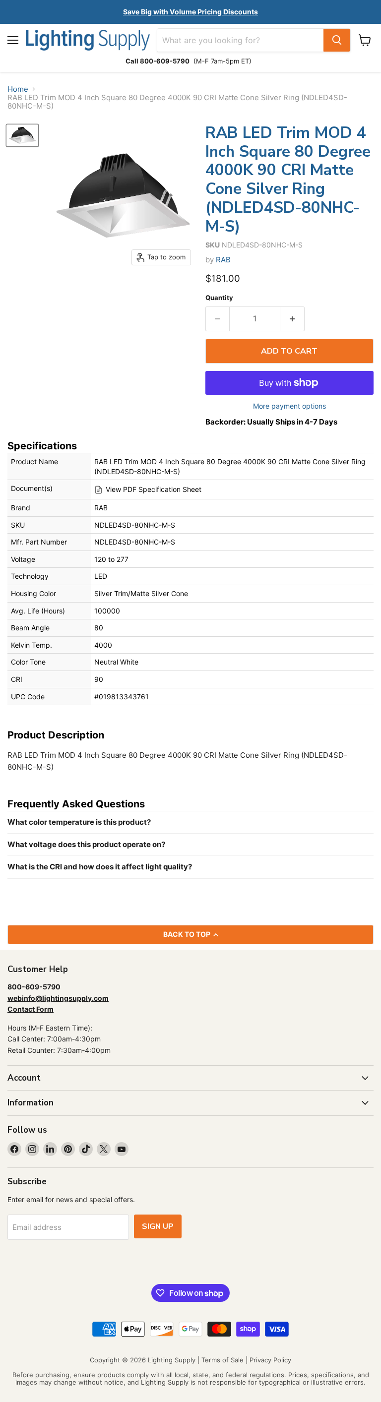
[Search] (336, 40)
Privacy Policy (270, 1360)
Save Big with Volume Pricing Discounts (190, 11)
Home (17, 89)
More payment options (289, 406)
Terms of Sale (222, 1360)
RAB (223, 259)
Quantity (219, 298)
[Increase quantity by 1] (292, 318)
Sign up (158, 1226)
